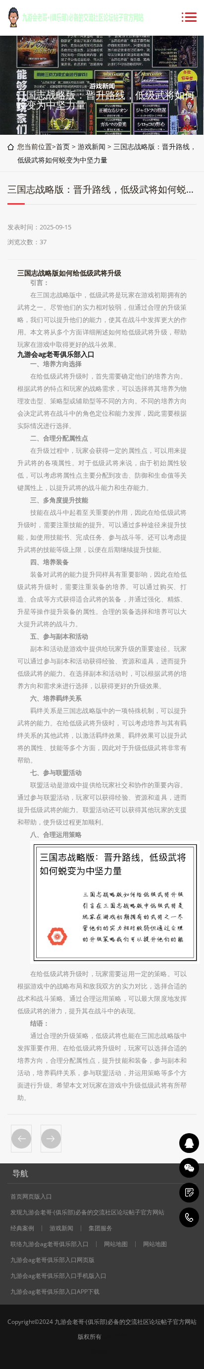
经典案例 (22, 1228)
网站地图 (116, 1244)
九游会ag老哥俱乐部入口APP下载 (55, 1292)
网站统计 (102, 1351)
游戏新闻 (91, 146)
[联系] (189, 1193)
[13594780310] (189, 1217)
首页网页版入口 (31, 1197)
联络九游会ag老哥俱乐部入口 (49, 1244)
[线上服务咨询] (189, 1143)
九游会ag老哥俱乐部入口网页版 (52, 1260)
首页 (63, 146)
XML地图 (115, 1336)
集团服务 (100, 1228)
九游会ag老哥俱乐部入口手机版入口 (58, 1276)
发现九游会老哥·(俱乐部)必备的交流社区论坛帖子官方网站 (87, 1212)
